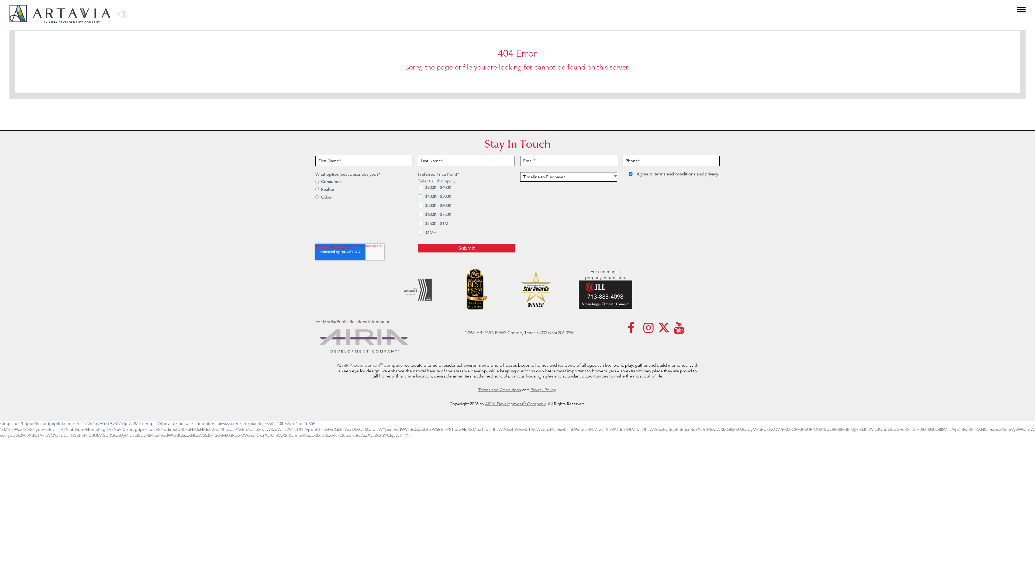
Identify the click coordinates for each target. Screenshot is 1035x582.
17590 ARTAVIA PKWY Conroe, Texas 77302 (506, 332)
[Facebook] (631, 330)
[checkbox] (363, 194)
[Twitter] (664, 330)
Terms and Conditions (499, 389)
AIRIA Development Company (515, 403)
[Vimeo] (679, 330)
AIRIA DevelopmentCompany (372, 365)
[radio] (363, 182)
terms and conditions (675, 173)
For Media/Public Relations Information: (353, 321)
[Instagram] (648, 330)
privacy (711, 173)
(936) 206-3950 (561, 332)
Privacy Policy (543, 389)
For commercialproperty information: (605, 274)
